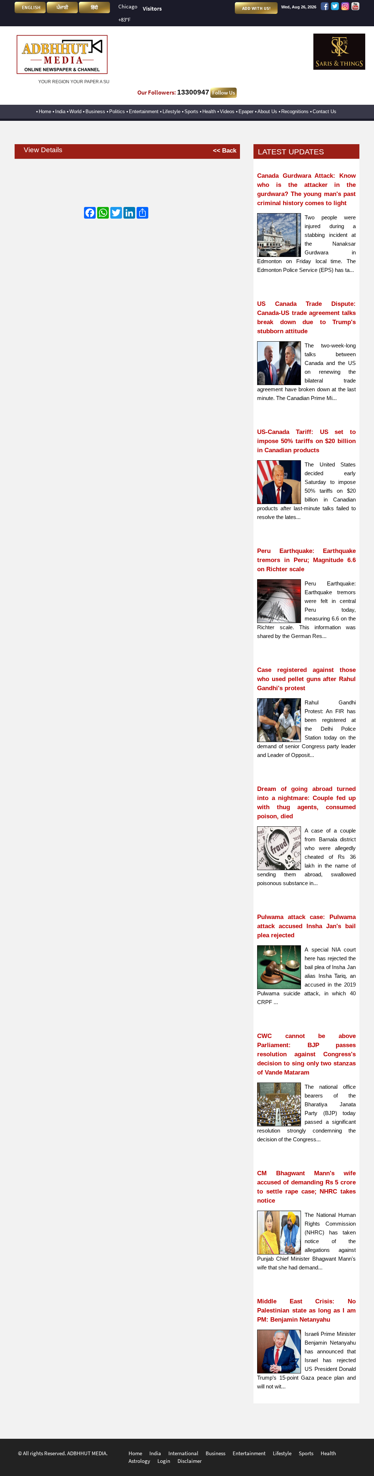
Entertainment (144, 111)
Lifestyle (171, 111)
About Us (267, 111)
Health (209, 111)
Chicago (127, 6)
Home (45, 111)
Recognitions (295, 111)
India (60, 111)
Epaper (245, 111)
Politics (117, 111)
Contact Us (324, 111)
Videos (227, 111)
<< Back (224, 150)
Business (95, 111)
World (75, 111)
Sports (191, 111)
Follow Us (223, 92)
